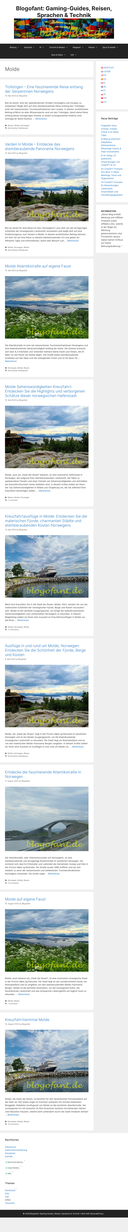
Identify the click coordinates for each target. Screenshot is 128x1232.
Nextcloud (10, 1190)
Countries (10, 1203)
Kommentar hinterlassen (18, 128)
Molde (17, 125)
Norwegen (24, 125)
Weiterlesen (41, 118)
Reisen (92, 47)
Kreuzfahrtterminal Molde (27, 1019)
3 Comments (13, 1124)
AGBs (9, 1173)
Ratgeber (77, 47)
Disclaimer (10, 1153)
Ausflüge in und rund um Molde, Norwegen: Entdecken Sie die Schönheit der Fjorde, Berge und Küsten (45, 650)
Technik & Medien (57, 47)
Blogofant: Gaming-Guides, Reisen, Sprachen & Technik (64, 11)
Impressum (10, 1147)
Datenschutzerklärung (16, 1150)
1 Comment (13, 500)
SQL (7, 1196)
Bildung (13, 47)
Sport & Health (109, 47)
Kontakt (9, 1156)
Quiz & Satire (57, 55)
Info (72, 55)
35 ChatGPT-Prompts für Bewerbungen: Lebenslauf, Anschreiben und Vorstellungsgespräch (112, 188)
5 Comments (13, 883)
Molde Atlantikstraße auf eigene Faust (38, 266)
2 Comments (13, 629)
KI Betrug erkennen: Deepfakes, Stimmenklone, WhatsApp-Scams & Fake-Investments (111, 145)
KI (40, 47)
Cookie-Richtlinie (13, 1168)
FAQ (7, 1193)
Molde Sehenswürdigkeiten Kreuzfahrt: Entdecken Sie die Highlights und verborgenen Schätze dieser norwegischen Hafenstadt (45, 391)
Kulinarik (28, 47)
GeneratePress (97, 1213)
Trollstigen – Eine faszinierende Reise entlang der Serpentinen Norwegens (44, 89)
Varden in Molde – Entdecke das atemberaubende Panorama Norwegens (39, 146)
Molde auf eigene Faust (25, 899)
